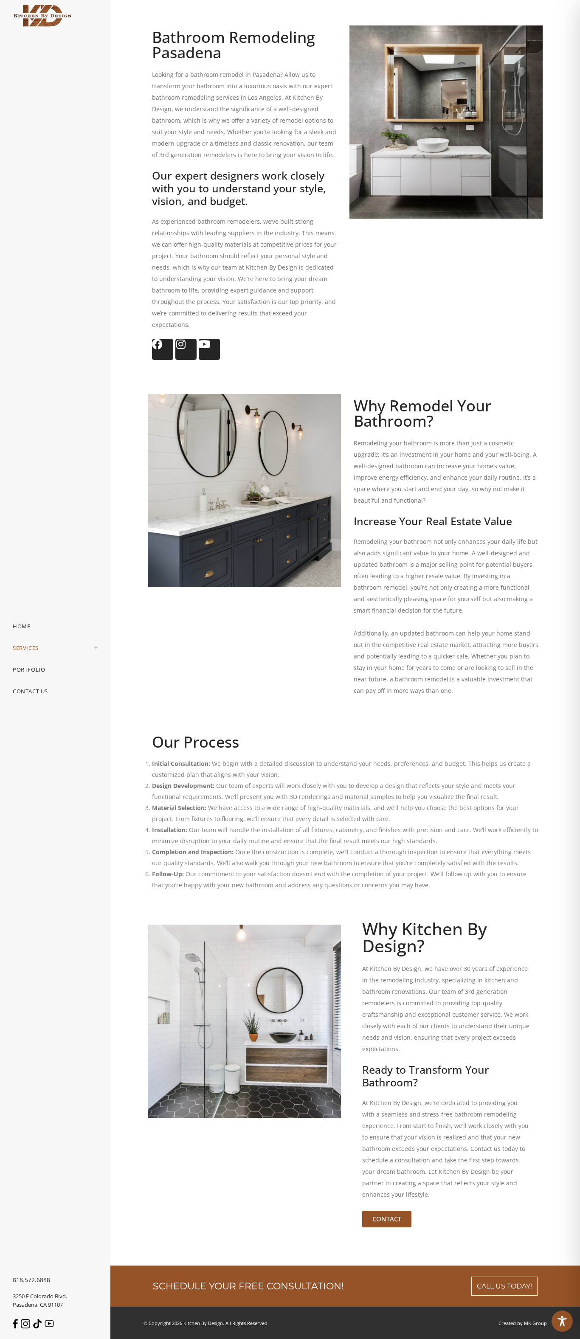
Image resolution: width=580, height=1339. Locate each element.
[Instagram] (186, 349)
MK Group (535, 1323)
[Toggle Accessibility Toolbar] (562, 1321)
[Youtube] (209, 349)
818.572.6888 (31, 1280)
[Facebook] (162, 349)
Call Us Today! (504, 1286)
